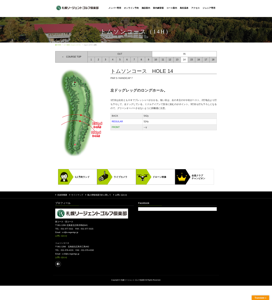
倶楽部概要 (62, 195)
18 (213, 59)
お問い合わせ (121, 195)
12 (170, 59)
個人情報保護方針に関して (99, 195)
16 (198, 59)
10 (155, 59)
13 (177, 59)
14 (184, 59)
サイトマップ (77, 195)
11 (163, 59)
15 (191, 59)
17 (206, 59)
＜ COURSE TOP (71, 57)
